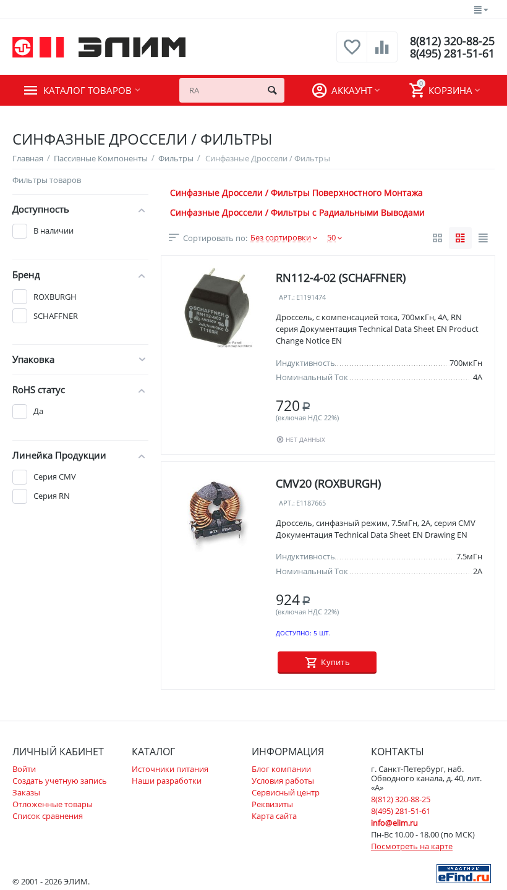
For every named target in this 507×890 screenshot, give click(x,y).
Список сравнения (47, 815)
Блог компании (281, 768)
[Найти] (272, 90)
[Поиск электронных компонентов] (464, 872)
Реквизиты (272, 804)
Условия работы (283, 780)
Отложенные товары (52, 804)
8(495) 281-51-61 (452, 53)
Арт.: (287, 298)
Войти (24, 768)
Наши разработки (167, 780)
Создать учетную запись (59, 780)
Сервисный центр (286, 792)
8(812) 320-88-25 (452, 41)
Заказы (26, 792)
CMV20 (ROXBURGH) (328, 483)
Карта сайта (274, 815)
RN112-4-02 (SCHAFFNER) (341, 277)
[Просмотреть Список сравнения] (382, 53)
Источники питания (170, 768)
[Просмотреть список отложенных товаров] (352, 53)
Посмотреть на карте (412, 846)
